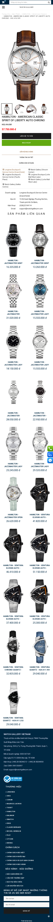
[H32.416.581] (6, 108)
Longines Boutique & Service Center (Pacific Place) (11, 177)
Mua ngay (26, 143)
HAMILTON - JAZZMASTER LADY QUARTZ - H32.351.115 (39, 365)
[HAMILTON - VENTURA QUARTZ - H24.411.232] (13, 697)
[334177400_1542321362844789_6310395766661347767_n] (19, 108)
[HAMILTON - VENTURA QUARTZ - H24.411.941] (39, 646)
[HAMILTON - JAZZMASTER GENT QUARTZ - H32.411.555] (39, 239)
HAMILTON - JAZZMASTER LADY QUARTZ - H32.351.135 (13, 365)
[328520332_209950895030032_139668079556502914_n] (31, 108)
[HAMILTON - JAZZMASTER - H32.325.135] (39, 392)
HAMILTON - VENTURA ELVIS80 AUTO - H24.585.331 (13, 568)
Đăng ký (26, 911)
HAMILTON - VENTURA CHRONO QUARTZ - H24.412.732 (13, 670)
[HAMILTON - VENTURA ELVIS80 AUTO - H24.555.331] (39, 544)
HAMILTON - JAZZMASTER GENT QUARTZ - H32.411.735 (13, 263)
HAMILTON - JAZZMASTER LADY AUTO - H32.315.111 (40, 466)
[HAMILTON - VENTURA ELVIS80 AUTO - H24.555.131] (13, 595)
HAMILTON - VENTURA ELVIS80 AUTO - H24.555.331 (40, 568)
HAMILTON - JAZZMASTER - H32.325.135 (40, 416)
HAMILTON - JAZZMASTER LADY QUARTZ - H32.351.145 (39, 314)
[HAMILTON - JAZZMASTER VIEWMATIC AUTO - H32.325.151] (13, 392)
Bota (30, 921)
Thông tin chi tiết (26, 157)
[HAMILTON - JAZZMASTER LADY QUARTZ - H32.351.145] (39, 290)
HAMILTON (26, 14)
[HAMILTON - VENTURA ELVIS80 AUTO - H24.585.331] (13, 544)
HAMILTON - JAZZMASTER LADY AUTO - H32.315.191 (13, 466)
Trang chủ (6, 14)
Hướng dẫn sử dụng (26, 163)
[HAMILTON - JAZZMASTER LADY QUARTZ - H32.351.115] (39, 341)
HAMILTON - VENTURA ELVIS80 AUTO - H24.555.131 (13, 619)
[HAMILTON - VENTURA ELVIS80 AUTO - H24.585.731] (39, 493)
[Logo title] (26, 7)
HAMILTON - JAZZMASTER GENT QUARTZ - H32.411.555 (39, 263)
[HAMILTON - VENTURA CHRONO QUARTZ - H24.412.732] (13, 646)
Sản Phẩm (16, 14)
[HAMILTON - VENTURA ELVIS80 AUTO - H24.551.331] (39, 595)
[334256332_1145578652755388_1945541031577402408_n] (43, 108)
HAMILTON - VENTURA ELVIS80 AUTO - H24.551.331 (40, 619)
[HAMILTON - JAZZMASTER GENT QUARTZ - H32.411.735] (13, 239)
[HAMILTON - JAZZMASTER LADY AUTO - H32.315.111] (39, 443)
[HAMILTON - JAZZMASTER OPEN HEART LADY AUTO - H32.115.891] (13, 493)
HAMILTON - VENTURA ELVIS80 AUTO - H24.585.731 (40, 517)
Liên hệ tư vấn (26, 136)
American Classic (39, 14)
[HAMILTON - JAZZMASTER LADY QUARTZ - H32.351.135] (13, 341)
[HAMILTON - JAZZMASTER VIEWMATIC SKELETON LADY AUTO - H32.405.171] (13, 290)
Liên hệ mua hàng (26, 152)
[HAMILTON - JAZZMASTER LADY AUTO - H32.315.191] (13, 443)
